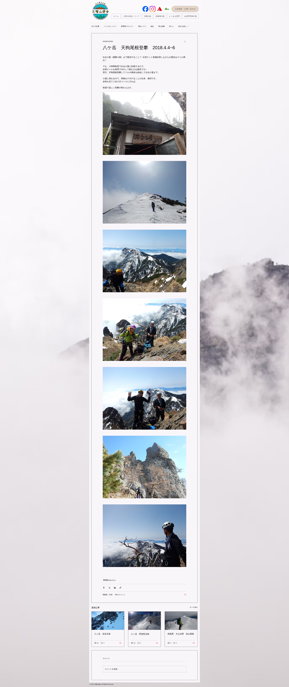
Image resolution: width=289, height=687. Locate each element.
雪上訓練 (161, 26)
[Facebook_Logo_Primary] (145, 9)
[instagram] (153, 9)
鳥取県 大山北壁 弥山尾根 (181, 634)
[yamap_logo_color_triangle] (160, 9)
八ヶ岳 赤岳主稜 (102, 634)
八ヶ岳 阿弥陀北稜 (140, 634)
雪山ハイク (142, 26)
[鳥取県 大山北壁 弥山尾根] (181, 621)
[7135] (167, 9)
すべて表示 (194, 607)
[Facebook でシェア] (104, 588)
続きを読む (182, 26)
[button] (147, 16)
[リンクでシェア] (120, 588)
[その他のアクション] (185, 41)
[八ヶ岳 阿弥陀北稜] (144, 621)
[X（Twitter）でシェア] (109, 588)
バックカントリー (110, 26)
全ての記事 (95, 26)
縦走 (152, 26)
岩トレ (171, 26)
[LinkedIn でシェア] (115, 588)
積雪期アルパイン (127, 26)
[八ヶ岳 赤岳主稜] (108, 621)
